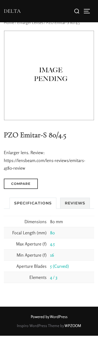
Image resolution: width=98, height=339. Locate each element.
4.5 (52, 244)
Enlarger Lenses (30, 22)
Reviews (75, 203)
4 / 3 (53, 277)
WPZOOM (73, 325)
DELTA (12, 11)
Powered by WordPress (49, 316)
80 (52, 232)
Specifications (33, 203)
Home (9, 22)
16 (52, 255)
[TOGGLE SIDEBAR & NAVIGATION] (88, 11)
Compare (20, 184)
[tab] (33, 203)
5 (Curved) (59, 266)
